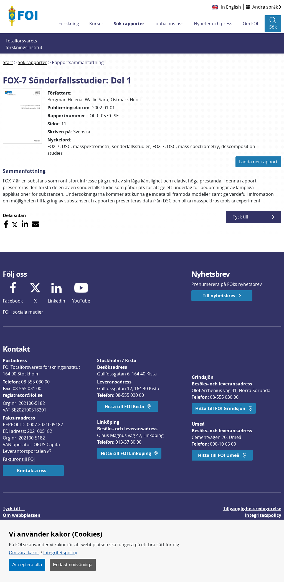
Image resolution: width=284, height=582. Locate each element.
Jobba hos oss (169, 24)
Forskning (69, 24)
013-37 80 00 (128, 442)
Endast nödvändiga (72, 564)
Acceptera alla (27, 564)
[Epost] (35, 224)
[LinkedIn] (25, 224)
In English (230, 7)
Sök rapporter (129, 24)
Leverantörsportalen (27, 451)
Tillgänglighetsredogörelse (252, 508)
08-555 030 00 (35, 382)
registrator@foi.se (22, 395)
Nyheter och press (213, 24)
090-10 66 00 (223, 444)
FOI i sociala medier (23, 312)
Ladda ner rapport (258, 162)
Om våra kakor (24, 553)
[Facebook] (6, 224)
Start (8, 62)
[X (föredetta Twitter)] (15, 224)
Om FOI (250, 24)
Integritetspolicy (60, 553)
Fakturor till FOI (19, 459)
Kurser (96, 24)
